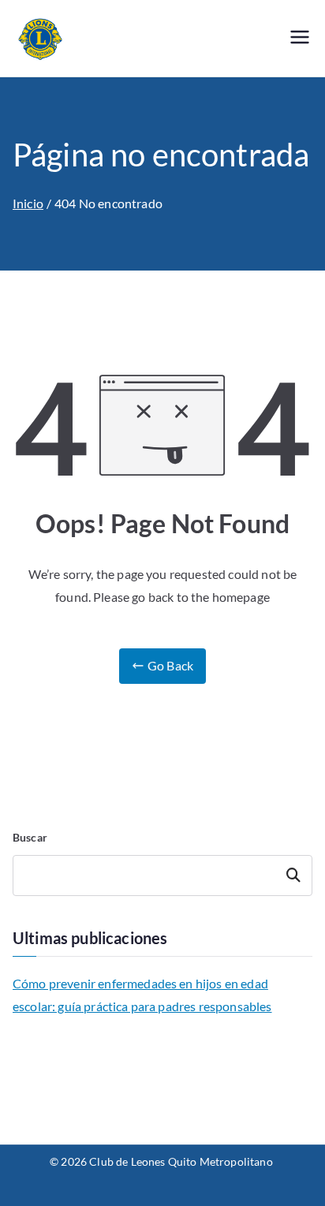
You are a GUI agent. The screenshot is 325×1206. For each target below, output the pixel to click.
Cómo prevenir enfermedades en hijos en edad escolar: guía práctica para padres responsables (142, 995)
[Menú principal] (299, 38)
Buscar (30, 837)
